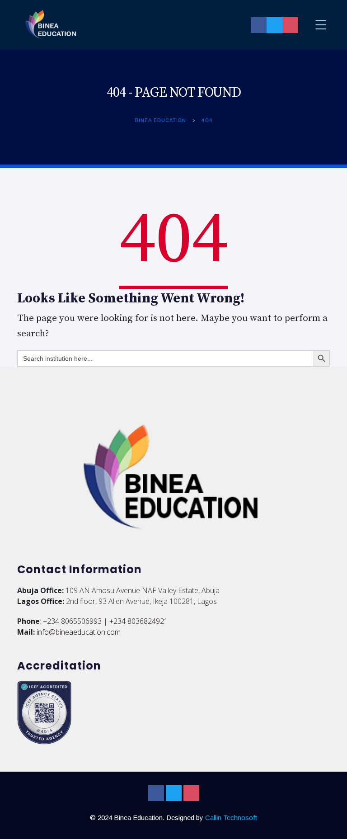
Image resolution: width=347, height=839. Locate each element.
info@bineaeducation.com (79, 632)
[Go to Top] (329, 819)
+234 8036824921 (138, 621)
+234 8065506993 (72, 621)
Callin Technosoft (231, 817)
